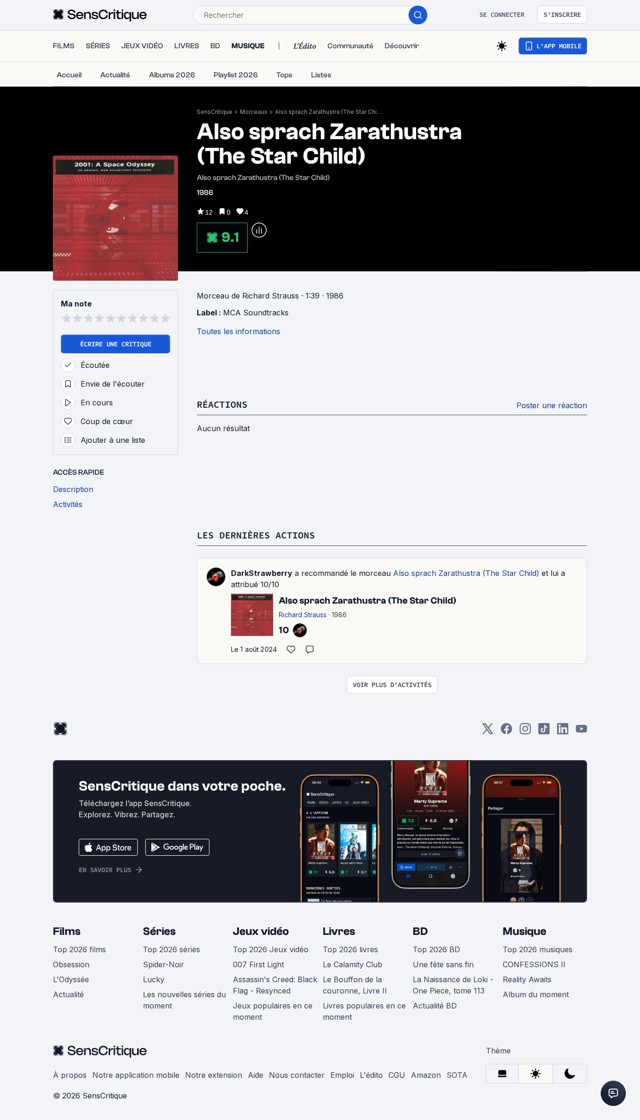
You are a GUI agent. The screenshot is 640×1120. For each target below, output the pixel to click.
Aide (255, 1075)
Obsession (71, 964)
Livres (339, 931)
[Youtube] (581, 732)
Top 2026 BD (436, 949)
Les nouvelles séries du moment (184, 1000)
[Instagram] (525, 732)
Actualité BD (435, 1005)
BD (420, 931)
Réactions (222, 404)
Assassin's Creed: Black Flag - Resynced (275, 985)
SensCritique (214, 111)
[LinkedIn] (562, 732)
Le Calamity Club (352, 964)
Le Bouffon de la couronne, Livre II (355, 985)
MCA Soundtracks (256, 312)
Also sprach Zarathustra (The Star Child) (329, 111)
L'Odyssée (71, 979)
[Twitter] (487, 732)
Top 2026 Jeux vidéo (270, 949)
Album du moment (536, 994)
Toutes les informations (238, 331)
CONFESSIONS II (534, 964)
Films (67, 931)
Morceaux (254, 111)
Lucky (153, 979)
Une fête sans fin (443, 964)
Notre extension (213, 1075)
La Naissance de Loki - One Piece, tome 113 (453, 985)
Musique (524, 931)
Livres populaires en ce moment (364, 1011)
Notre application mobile (135, 1075)
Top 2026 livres (350, 949)
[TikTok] (544, 732)
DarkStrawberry (261, 573)
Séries (159, 931)
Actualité (68, 994)
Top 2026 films (79, 949)
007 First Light (258, 964)
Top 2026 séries (171, 949)
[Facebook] (506, 732)
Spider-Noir (163, 964)
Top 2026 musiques (538, 949)
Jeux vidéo (261, 931)
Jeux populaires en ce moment (273, 1011)
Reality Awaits (527, 979)
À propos (70, 1075)
